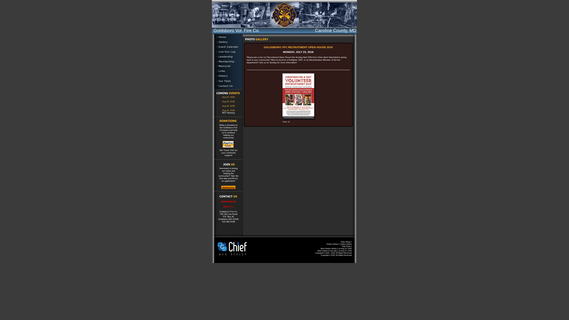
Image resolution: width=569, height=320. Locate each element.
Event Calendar (228, 46)
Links (228, 71)
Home (228, 37)
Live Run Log (228, 51)
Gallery (228, 42)
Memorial (228, 66)
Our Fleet (228, 81)
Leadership (228, 56)
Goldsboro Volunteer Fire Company (351, 14)
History (228, 76)
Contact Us (228, 86)
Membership (228, 61)
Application (228, 187)
